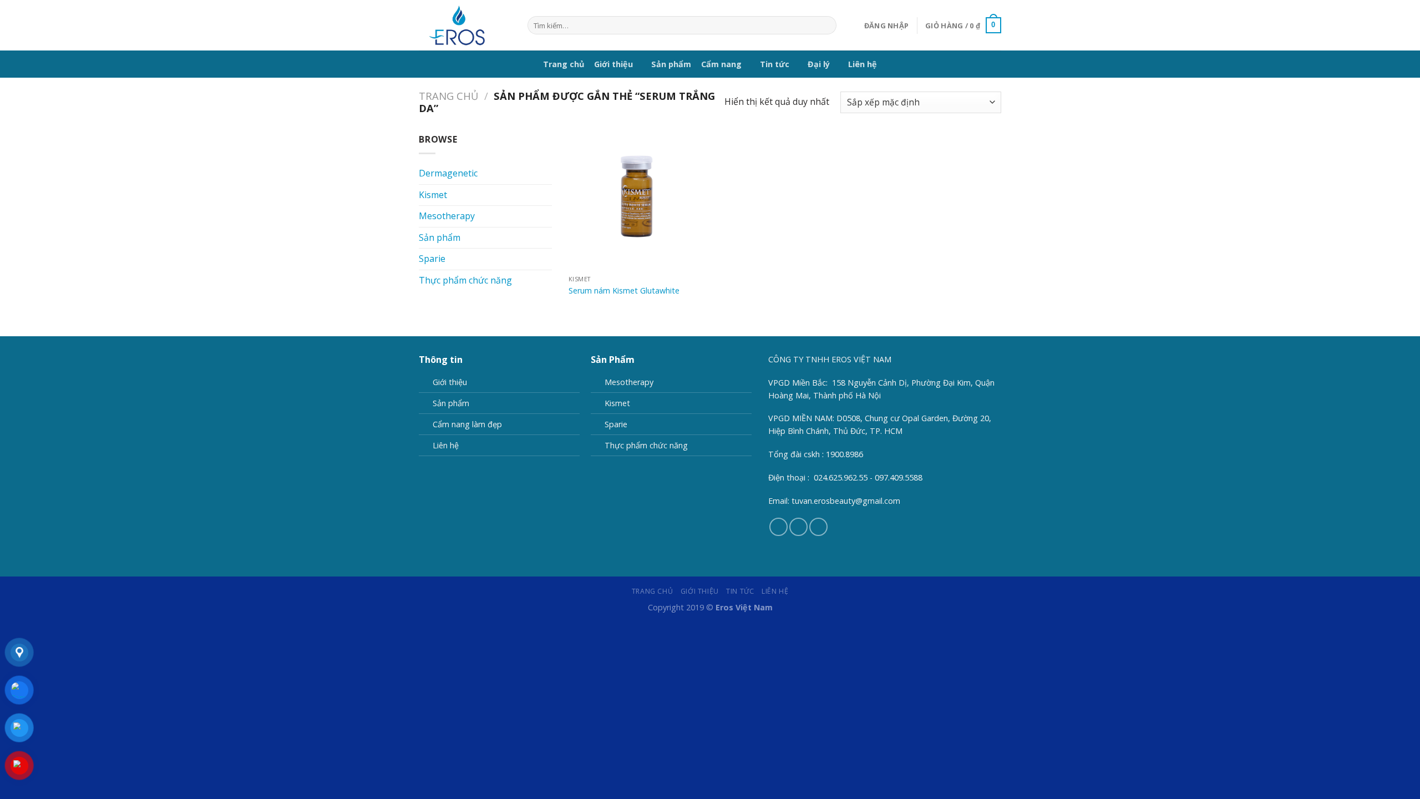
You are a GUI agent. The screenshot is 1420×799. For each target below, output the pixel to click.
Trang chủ (563, 64)
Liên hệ (862, 64)
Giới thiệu (613, 64)
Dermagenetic (448, 173)
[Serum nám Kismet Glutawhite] (637, 201)
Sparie (432, 258)
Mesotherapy (447, 216)
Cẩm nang (721, 64)
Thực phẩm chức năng (465, 280)
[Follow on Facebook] (778, 527)
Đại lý (819, 64)
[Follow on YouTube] (818, 527)
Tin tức (774, 64)
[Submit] (825, 25)
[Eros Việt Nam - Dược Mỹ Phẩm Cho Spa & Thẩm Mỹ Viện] (465, 25)
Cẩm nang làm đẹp (467, 424)
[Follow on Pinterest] (798, 527)
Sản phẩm (671, 64)
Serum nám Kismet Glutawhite (624, 291)
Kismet (433, 195)
